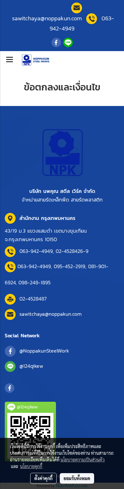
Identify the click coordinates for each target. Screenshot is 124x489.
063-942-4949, (37, 251)
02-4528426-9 (72, 251)
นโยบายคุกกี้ (31, 466)
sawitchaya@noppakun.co (47, 18)
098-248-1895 (34, 282)
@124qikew (31, 366)
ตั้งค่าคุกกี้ (43, 478)
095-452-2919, (70, 266)
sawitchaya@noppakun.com (50, 314)
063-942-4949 (34, 266)
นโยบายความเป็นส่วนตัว (82, 459)
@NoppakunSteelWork (44, 350)
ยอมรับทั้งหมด (77, 478)
